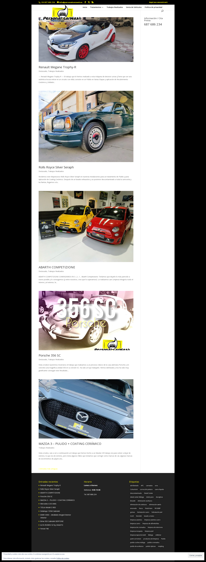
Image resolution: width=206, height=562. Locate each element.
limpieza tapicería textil (138, 535)
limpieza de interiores (155, 527)
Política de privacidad (153, 7)
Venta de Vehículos (134, 7)
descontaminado (136, 493)
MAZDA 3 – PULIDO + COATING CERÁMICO (70, 443)
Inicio (85, 7)
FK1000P (157, 508)
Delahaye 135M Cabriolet (50, 511)
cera (156, 486)
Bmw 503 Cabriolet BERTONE (51, 521)
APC (142, 486)
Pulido (163, 539)
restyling (161, 546)
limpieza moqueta (136, 531)
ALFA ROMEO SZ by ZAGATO (51, 525)
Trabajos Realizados (115, 7)
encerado (133, 508)
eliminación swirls (155, 505)
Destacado (43, 71)
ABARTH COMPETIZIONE (57, 267)
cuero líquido (159, 489)
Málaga (150, 535)
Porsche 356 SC (50, 355)
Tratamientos (95, 7)
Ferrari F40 (44, 529)
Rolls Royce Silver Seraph (56, 167)
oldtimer (158, 535)
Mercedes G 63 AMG (48, 504)
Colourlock (134, 489)
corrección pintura (146, 489)
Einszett (132, 501)
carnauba (149, 486)
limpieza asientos (136, 520)
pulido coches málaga (137, 542)
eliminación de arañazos (138, 505)
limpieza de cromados (137, 527)
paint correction (135, 539)
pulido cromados (153, 542)
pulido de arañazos (136, 546)
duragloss (159, 497)
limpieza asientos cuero (152, 520)
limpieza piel (149, 531)
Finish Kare (148, 508)
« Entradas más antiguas (48, 469)
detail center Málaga (137, 497)
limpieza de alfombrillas (151, 524)
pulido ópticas (151, 546)
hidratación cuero (143, 512)
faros (141, 508)
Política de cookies (63, 558)
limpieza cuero (135, 524)
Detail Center (148, 493)
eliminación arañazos (145, 501)
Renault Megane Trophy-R (57, 67)
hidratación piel (157, 512)
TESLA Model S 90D (48, 507)
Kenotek (139, 516)
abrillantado (134, 486)
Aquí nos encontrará (158, 2)
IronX (132, 516)
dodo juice (150, 497)
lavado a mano (149, 516)
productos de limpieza (151, 539)
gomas (132, 512)
